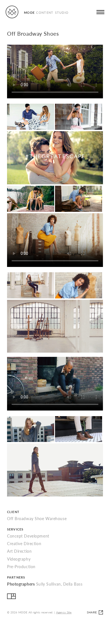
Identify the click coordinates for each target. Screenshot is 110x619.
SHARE (92, 612)
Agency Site (64, 612)
